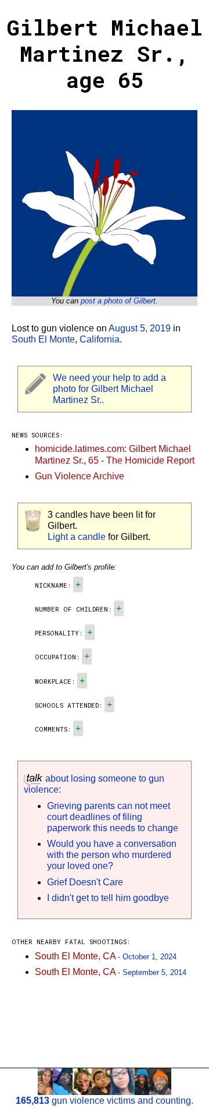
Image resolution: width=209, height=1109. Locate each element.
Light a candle (77, 537)
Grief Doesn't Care (85, 882)
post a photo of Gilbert (118, 300)
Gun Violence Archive (79, 476)
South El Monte (43, 339)
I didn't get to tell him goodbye (108, 898)
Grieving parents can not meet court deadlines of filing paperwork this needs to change (112, 817)
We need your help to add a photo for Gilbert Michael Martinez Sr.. (109, 389)
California (100, 339)
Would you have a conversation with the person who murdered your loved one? (111, 855)
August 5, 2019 (140, 328)
